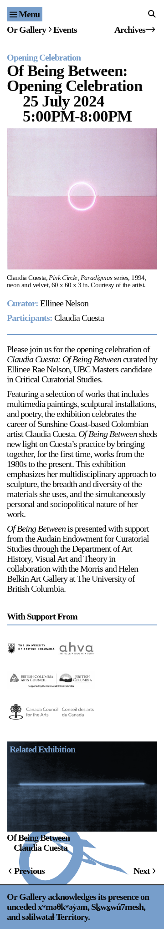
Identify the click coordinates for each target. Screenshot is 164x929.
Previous (29, 871)
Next (141, 871)
